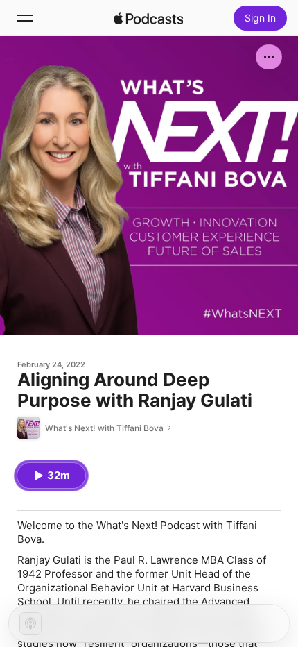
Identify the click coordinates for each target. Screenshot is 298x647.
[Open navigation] (25, 18)
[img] (148, 18)
